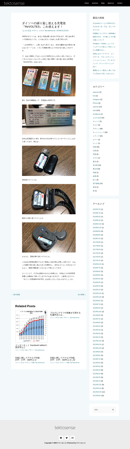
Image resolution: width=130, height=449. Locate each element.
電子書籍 (96, 183)
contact (119, 3)
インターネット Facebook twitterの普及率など (31, 346)
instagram (96, 99)
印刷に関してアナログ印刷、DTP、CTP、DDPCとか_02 (63, 359)
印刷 (32, 362)
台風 (94, 150)
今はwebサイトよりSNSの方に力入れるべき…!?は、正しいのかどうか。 (104, 26)
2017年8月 (97, 246)
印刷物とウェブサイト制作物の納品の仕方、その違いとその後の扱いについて (104, 37)
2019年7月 (97, 213)
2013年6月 (97, 363)
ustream (96, 107)
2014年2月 (97, 333)
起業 (94, 176)
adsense (96, 92)
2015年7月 (97, 304)
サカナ (95, 125)
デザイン (35, 30)
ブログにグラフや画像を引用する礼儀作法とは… (65, 314)
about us (111, 3)
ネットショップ (98, 132)
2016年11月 (97, 264)
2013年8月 (97, 355)
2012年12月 (97, 384)
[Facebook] (61, 438)
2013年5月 (97, 366)
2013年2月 (97, 377)
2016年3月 (97, 282)
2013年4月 (97, 370)
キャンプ (96, 121)
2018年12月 (97, 224)
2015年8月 (97, 300)
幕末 (94, 161)
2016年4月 (97, 279)
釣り (94, 180)
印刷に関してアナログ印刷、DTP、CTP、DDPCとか (28, 359)
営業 (94, 154)
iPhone (95, 103)
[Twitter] (67, 438)
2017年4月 (97, 253)
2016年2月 (97, 286)
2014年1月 (97, 337)
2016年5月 (97, 275)
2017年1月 (97, 260)
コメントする (19, 350)
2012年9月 (97, 395)
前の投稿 (15, 294)
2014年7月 (97, 319)
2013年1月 (97, 381)
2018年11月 (97, 227)
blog (102, 3)
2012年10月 (97, 392)
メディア (96, 136)
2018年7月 (97, 238)
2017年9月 (97, 242)
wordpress (96, 114)
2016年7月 (97, 268)
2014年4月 (97, 326)
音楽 (94, 187)
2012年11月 (97, 388)
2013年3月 (97, 374)
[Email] (72, 438)
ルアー (95, 140)
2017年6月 (97, 249)
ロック (95, 143)
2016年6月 (97, 271)
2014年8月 (97, 315)
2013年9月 (97, 352)
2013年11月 (97, 344)
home (87, 3)
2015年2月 (97, 308)
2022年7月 (97, 209)
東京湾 (95, 169)
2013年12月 (97, 341)
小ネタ (41, 30)
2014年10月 (97, 311)
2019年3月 (97, 217)
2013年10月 (97, 348)
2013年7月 (97, 359)
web (26, 350)
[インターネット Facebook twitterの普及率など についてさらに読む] (31, 326)
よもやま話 (27, 30)
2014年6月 (97, 322)
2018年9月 (97, 231)
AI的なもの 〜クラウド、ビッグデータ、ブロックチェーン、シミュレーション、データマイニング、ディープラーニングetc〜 (104, 60)
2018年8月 (97, 235)
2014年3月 (97, 330)
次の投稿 (82, 294)
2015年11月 (97, 293)
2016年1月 (97, 290)
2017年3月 (97, 257)
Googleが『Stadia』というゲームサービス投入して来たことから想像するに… (104, 47)
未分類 (95, 165)
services (95, 3)
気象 (94, 172)
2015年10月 (97, 297)
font (94, 96)
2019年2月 (97, 220)
